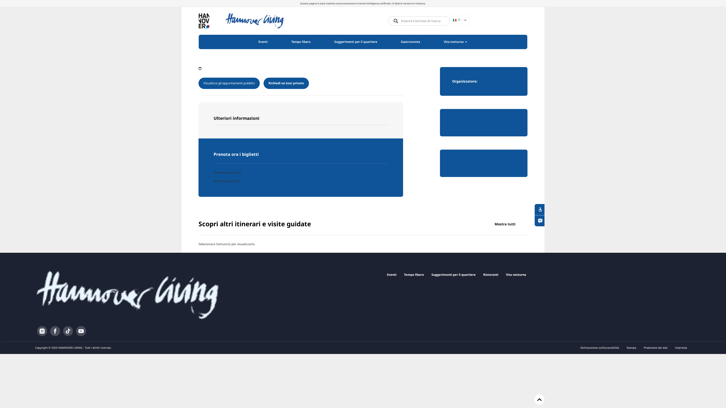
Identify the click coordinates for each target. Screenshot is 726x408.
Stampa (631, 347)
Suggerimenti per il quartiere (453, 275)
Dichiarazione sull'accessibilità (599, 347)
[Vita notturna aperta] (466, 41)
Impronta (681, 347)
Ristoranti (490, 275)
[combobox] (419, 21)
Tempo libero (414, 275)
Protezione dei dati (656, 347)
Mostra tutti (505, 224)
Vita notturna (516, 275)
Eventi (391, 275)
